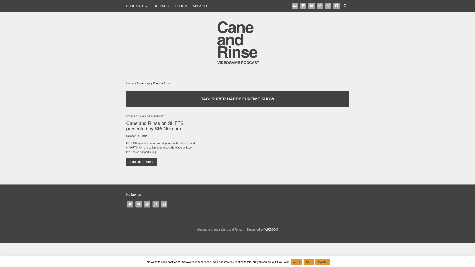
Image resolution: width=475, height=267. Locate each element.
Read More (323, 262)
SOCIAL (160, 6)
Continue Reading (141, 162)
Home (130, 83)
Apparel (200, 6)
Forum (181, 6)
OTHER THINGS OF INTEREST (145, 116)
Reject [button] (309, 262)
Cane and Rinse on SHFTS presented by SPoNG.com (155, 125)
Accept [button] (296, 262)
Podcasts (135, 6)
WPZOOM (271, 229)
